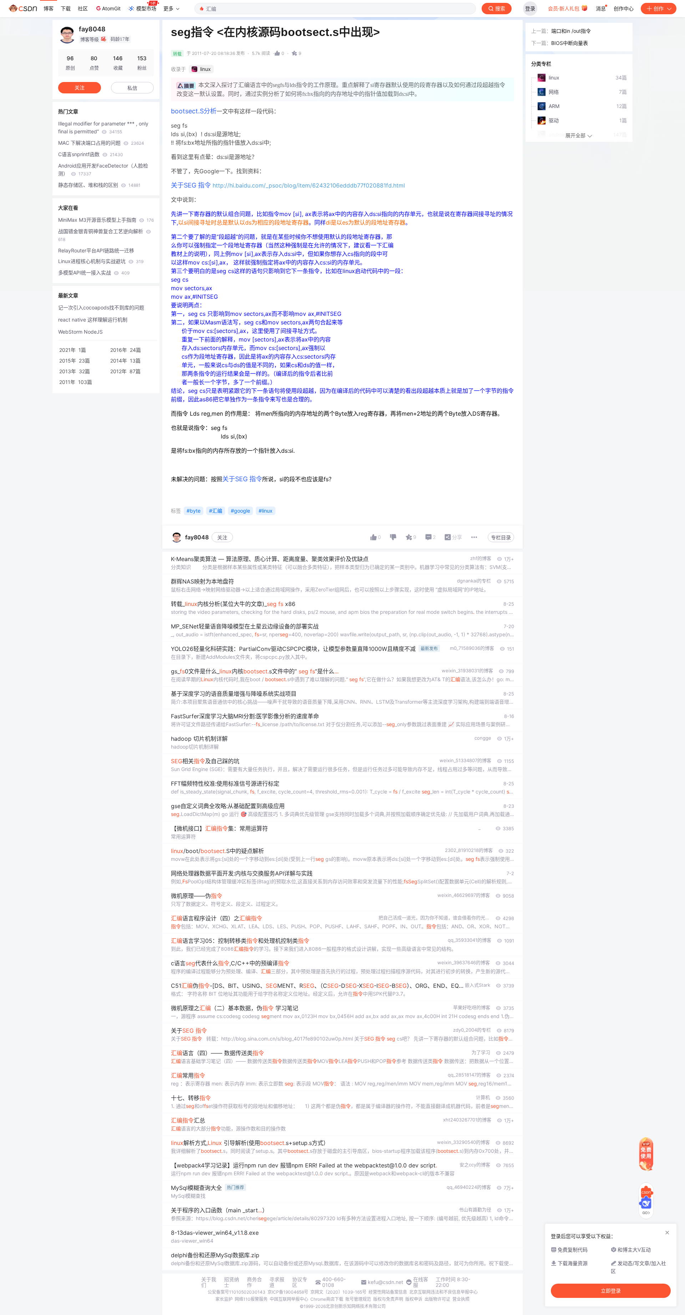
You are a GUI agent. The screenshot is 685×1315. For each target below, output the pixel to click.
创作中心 (624, 8)
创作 (659, 8)
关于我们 (208, 1282)
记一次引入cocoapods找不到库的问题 (101, 307)
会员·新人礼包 (564, 8)
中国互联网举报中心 (289, 1299)
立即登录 (611, 1291)
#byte (194, 511)
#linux (266, 511)
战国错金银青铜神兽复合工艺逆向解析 (101, 235)
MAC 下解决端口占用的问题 (101, 143)
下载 (66, 8)
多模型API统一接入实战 (94, 272)
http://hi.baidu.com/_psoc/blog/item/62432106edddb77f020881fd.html (309, 185)
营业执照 (461, 1299)
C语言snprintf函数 (90, 154)
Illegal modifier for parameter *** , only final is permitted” (103, 127)
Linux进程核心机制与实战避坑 (100, 261)
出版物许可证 (437, 1299)
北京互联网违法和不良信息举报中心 (443, 1292)
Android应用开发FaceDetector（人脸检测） (103, 169)
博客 (49, 8)
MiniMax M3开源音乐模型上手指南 (106, 220)
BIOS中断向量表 (569, 43)
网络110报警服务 (251, 1299)
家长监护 (224, 1299)
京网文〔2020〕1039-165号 (338, 1292)
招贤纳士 (231, 1282)
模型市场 (146, 8)
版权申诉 (413, 1299)
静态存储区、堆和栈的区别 (99, 185)
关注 (222, 537)
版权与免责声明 (388, 1299)
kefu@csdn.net (385, 1282)
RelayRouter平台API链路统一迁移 (96, 250)
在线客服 (420, 1282)
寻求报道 (276, 1282)
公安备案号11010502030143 (236, 1292)
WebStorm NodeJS (80, 332)
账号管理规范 (358, 1299)
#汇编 (215, 511)
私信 (132, 88)
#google (240, 511)
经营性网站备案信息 (388, 1292)
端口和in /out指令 (571, 31)
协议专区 (299, 1282)
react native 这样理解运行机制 (92, 320)
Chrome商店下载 (326, 1299)
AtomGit (111, 8)
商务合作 (254, 1282)
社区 (83, 8)
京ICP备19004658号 (288, 1292)
